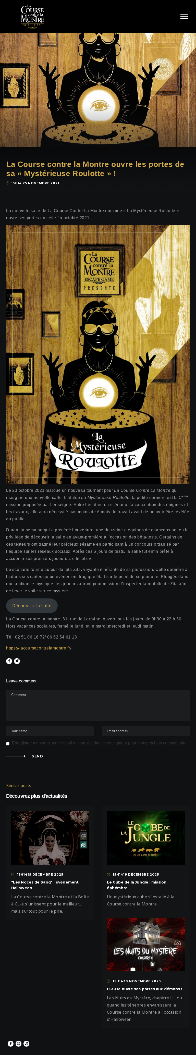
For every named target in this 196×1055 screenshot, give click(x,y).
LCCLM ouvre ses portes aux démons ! (144, 989)
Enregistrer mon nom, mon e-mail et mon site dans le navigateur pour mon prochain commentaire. (100, 743)
